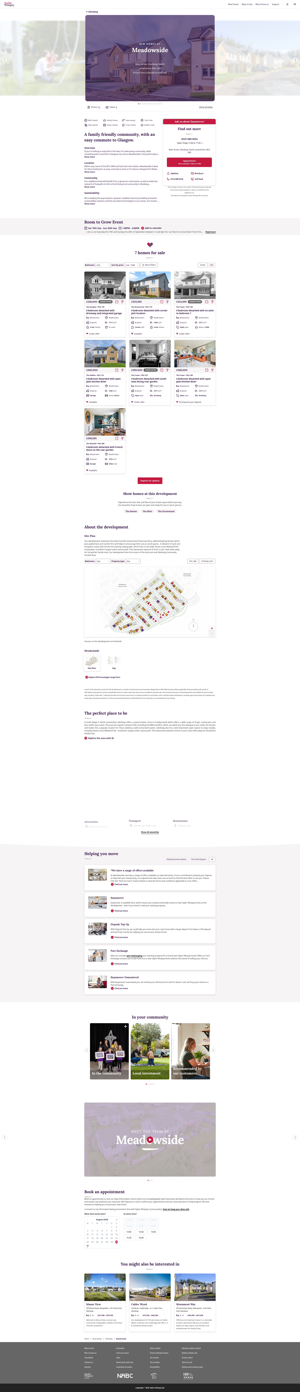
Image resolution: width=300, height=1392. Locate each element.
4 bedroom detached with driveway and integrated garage (104, 312)
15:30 (129, 1237)
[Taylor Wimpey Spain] (88, 1376)
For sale (192, 561)
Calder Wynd (139, 1304)
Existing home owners (176, 859)
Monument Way (185, 1304)
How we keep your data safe (176, 1209)
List (211, 265)
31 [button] (88, 1245)
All (212, 859)
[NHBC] (125, 1376)
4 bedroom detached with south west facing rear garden (148, 380)
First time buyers (198, 859)
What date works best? (95, 1214)
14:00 (129, 1232)
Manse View (93, 1304)
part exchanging (134, 955)
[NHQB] (153, 1376)
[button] (153, 619)
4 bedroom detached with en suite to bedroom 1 (195, 312)
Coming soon (207, 561)
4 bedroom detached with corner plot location (149, 312)
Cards (202, 265)
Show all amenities (150, 832)
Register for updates (150, 480)
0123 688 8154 (189, 139)
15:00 (153, 1232)
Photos (95, 107)
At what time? (130, 1214)
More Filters (150, 265)
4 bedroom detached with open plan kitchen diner (103, 380)
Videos (113, 107)
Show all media (206, 107)
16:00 (141, 1237)
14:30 (141, 1232)
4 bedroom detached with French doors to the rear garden (104, 448)
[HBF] (188, 1376)
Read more (211, 232)
